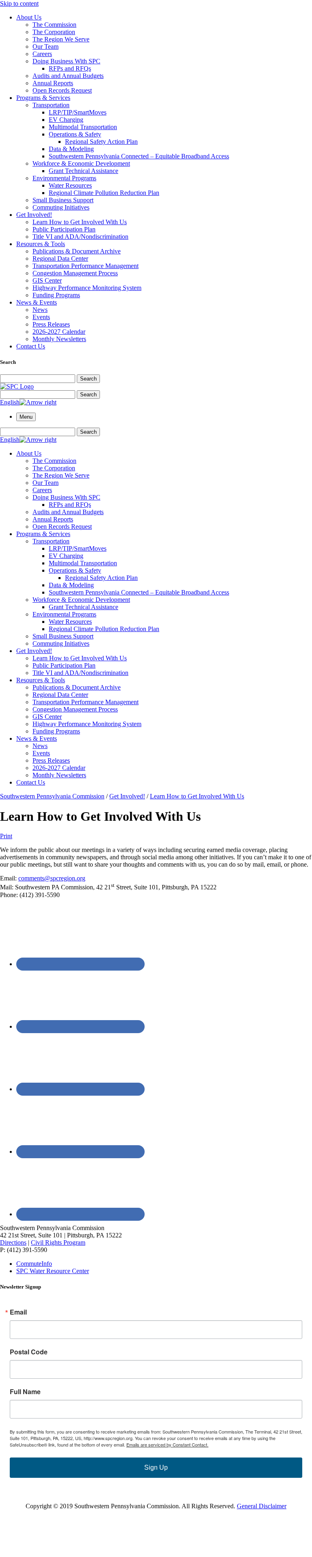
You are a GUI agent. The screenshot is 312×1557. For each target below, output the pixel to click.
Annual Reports (52, 83)
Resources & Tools (40, 243)
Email (18, 1312)
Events (41, 317)
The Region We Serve (60, 39)
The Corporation (53, 31)
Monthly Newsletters (59, 338)
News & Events (36, 302)
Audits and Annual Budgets (68, 75)
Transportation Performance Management (85, 265)
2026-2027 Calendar (58, 331)
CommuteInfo (34, 1263)
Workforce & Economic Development (81, 163)
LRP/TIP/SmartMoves (77, 112)
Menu (26, 417)
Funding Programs (56, 295)
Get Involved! (34, 214)
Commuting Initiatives (60, 207)
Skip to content (19, 3)
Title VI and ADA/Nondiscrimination (80, 236)
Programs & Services (43, 97)
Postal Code (29, 1352)
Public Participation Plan (63, 229)
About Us (28, 17)
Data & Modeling (71, 148)
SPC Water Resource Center (52, 1270)
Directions (13, 1242)
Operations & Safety (75, 134)
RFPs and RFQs (70, 68)
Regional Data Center (60, 258)
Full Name (25, 1391)
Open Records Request (62, 90)
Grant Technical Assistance (83, 170)
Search (88, 379)
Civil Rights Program (58, 1242)
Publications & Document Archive (76, 251)
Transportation (50, 105)
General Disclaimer (261, 1506)
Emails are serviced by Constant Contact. (167, 1444)
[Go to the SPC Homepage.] (17, 386)
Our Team (45, 46)
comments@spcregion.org (51, 878)
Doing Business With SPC (66, 61)
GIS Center (47, 280)
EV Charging (66, 119)
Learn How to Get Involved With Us (79, 221)
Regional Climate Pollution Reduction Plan (104, 192)
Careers (42, 53)
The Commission (54, 24)
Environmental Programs (64, 178)
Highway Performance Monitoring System (86, 287)
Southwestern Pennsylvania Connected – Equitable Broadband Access (139, 156)
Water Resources (70, 185)
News (40, 309)
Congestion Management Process (75, 273)
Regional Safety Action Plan (101, 141)
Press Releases (51, 324)
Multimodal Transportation (83, 126)
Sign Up (156, 1467)
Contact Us (30, 346)
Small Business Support (62, 200)
